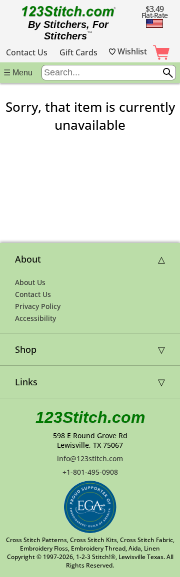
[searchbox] (109, 72)
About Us (30, 282)
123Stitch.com (90, 417)
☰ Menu (18, 72)
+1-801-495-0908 (90, 472)
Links (26, 382)
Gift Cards (79, 52)
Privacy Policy (37, 306)
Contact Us (27, 52)
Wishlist (131, 51)
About (28, 259)
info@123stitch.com (90, 458)
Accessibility (35, 318)
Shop (25, 349)
